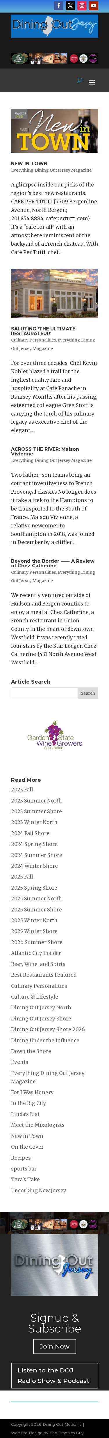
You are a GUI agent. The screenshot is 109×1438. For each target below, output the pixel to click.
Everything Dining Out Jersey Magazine (51, 170)
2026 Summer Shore (36, 942)
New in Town (27, 1136)
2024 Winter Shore (34, 866)
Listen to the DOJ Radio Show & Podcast (53, 1375)
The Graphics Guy (66, 1432)
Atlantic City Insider (36, 953)
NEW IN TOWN (29, 163)
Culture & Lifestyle (34, 997)
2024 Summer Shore (36, 855)
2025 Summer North (36, 898)
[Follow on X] (70, 5)
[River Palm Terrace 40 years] (54, 62)
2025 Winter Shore (34, 931)
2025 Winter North (34, 920)
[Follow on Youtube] (93, 5)
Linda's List (25, 1114)
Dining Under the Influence (45, 1040)
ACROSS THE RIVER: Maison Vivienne (45, 451)
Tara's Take (25, 1179)
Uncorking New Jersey (38, 1190)
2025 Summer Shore (36, 910)
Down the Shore (31, 1051)
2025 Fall (22, 877)
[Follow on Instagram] (82, 5)
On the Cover (27, 1147)
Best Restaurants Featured (43, 975)
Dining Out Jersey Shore (41, 1018)
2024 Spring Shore (34, 844)
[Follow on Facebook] (58, 5)
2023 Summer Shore (36, 811)
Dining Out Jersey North (41, 1007)
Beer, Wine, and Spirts (38, 964)
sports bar (24, 1169)
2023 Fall (22, 789)
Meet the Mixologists (38, 1125)
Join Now (54, 1346)
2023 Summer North (36, 801)
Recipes (21, 1158)
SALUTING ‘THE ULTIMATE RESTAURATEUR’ (43, 331)
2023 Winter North (34, 822)
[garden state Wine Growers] (54, 764)
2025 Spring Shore (34, 888)
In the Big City (28, 1103)
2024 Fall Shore (30, 833)
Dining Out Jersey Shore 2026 (48, 1029)
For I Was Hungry (32, 1092)
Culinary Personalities (33, 340)
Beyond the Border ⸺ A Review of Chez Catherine (52, 563)
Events (19, 1062)
